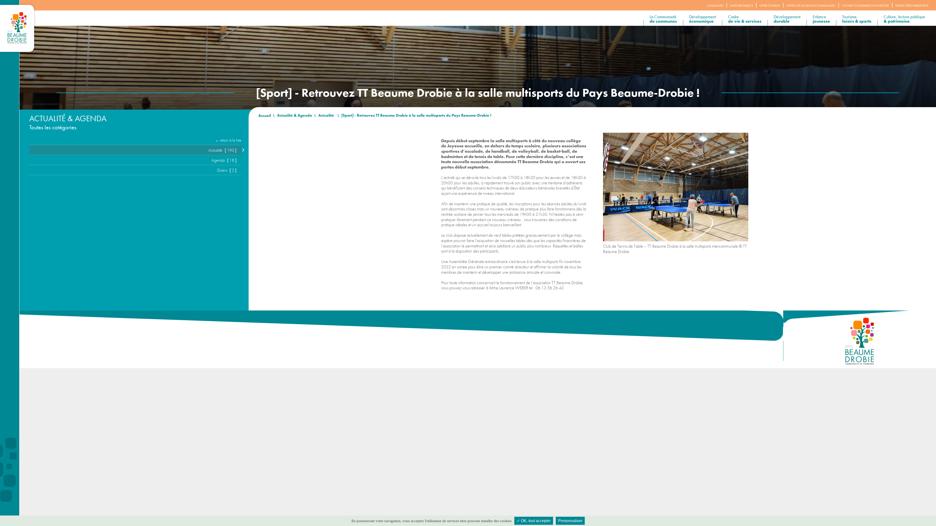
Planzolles (611, 317)
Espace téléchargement (912, 6)
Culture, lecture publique (904, 19)
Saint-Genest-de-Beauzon (714, 317)
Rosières (645, 317)
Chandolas (497, 317)
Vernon (773, 317)
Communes (715, 6)
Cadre (744, 19)
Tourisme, (856, 19)
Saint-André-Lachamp (681, 317)
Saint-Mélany (742, 317)
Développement (702, 19)
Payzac (597, 317)
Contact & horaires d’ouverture (865, 6)
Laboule (569, 317)
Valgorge (759, 317)
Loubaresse (583, 317)
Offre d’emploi (770, 6)
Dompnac (513, 317)
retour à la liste (230, 140)
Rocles (633, 317)
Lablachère (555, 317)
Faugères (528, 317)
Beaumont (481, 317)
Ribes (624, 317)
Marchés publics (741, 6)
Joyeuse (541, 317)
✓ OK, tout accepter (534, 521)
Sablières (659, 317)
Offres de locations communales (811, 6)
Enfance (821, 19)
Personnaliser (570, 521)
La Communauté (663, 19)
